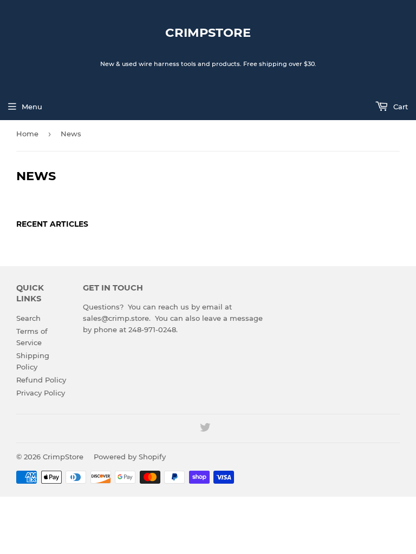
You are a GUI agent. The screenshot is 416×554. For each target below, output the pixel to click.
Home (27, 133)
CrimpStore (208, 32)
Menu (32, 106)
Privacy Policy (40, 392)
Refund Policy (41, 379)
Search (28, 318)
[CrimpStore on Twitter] (205, 429)
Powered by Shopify (130, 456)
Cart (399, 106)
